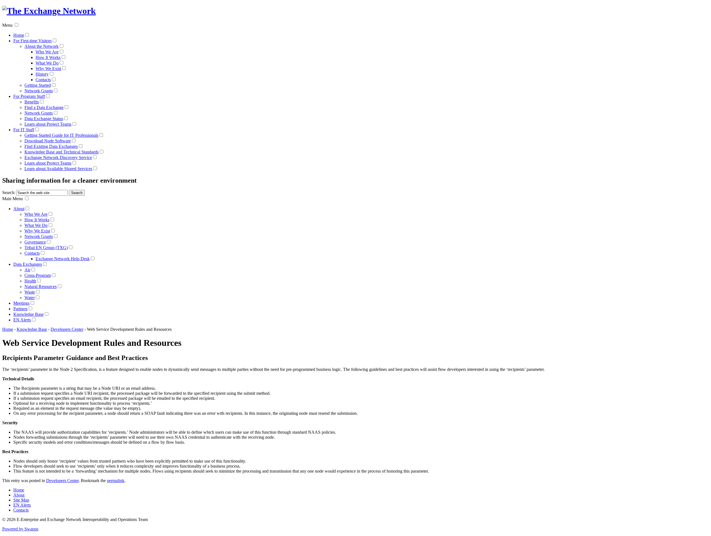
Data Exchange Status (43, 118)
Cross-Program (37, 275)
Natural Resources (40, 286)
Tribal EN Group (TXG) (46, 247)
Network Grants (38, 90)
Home (18, 35)
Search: (8, 192)
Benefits (31, 102)
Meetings (21, 303)
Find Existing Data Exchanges (51, 146)
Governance (35, 242)
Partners (20, 308)
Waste (29, 292)
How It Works (48, 57)
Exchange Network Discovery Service (58, 157)
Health (30, 281)
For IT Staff (23, 129)
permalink (115, 480)
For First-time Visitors (32, 40)
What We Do (47, 63)
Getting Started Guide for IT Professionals (61, 135)
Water (29, 297)
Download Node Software (47, 140)
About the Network (41, 46)
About (18, 208)
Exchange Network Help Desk (63, 258)
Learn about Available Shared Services (58, 168)
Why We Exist (48, 68)
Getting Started (37, 85)
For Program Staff (29, 96)
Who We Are (47, 51)
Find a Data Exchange (44, 107)
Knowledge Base (28, 314)
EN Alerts (22, 319)
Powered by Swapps (20, 529)
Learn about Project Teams (47, 124)
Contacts (43, 79)
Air (27, 269)
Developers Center (67, 329)
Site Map (21, 500)
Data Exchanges (27, 264)
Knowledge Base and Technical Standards (61, 152)
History (42, 74)
